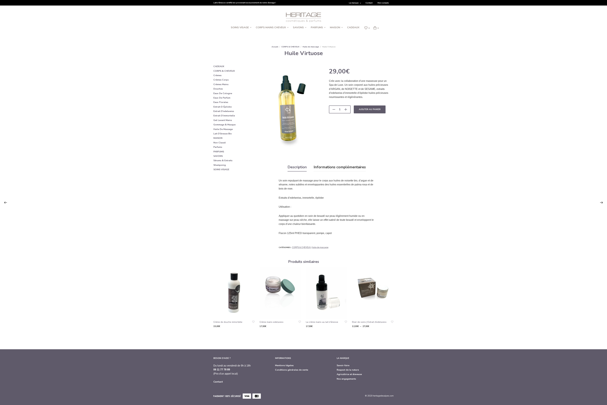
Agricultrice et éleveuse (349, 374)
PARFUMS (317, 27)
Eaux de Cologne (222, 93)
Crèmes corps (221, 79)
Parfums (217, 147)
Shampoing (219, 165)
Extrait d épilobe (222, 106)
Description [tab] (297, 167)
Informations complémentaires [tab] (340, 167)
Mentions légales (284, 365)
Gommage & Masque (224, 124)
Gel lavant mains (222, 120)
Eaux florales (220, 102)
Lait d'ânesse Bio (222, 133)
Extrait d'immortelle (224, 115)
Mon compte (383, 3)
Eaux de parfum (221, 97)
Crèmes (217, 75)
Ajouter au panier (369, 109)
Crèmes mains (220, 84)
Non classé (219, 142)
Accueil (275, 46)
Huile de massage (311, 46)
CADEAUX (353, 27)
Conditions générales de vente (291, 369)
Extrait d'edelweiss (223, 111)
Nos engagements (346, 378)
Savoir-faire (343, 365)
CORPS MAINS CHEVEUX (271, 27)
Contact (368, 3)
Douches (218, 88)
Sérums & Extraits (222, 160)
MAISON (335, 27)
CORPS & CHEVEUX (290, 46)
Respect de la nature (348, 369)
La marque (354, 3)
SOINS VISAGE (240, 27)
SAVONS (298, 27)
